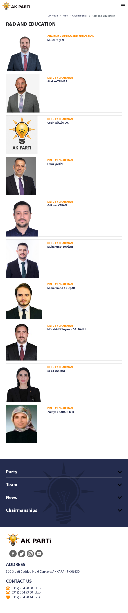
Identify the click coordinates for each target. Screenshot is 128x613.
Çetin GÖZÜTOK (57, 123)
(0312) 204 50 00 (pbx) (25, 588)
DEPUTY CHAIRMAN (60, 77)
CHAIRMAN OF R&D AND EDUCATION (70, 36)
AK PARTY (53, 16)
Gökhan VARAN (57, 205)
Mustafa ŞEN (55, 40)
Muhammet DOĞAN (60, 247)
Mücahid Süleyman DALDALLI (66, 329)
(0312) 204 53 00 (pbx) (25, 592)
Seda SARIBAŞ (56, 371)
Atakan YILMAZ (57, 81)
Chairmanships (80, 16)
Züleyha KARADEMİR (60, 412)
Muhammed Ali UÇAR (61, 288)
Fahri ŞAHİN (55, 164)
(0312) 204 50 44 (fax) (25, 597)
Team (65, 16)
